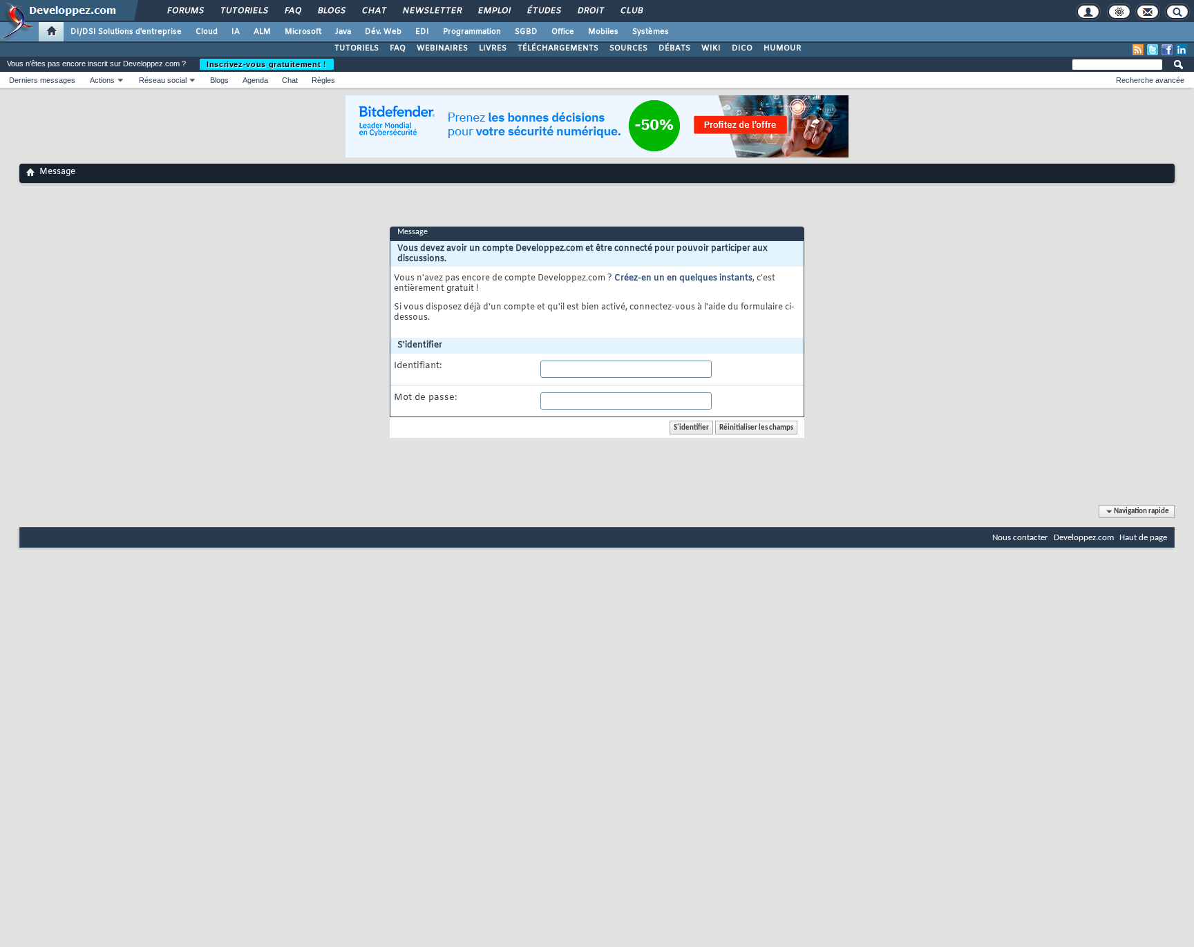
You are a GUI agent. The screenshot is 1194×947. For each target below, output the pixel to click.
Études (543, 11)
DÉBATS (674, 48)
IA (235, 32)
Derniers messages (42, 80)
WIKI (711, 48)
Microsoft (303, 32)
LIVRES (492, 48)
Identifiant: (418, 366)
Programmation (472, 32)
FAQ (292, 11)
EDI (422, 32)
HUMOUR (783, 48)
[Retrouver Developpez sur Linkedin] (1181, 49)
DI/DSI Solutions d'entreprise (126, 32)
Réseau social (163, 80)
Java (343, 32)
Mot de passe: (425, 397)
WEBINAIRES (442, 48)
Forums (185, 11)
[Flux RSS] (1138, 49)
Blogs (331, 11)
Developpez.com (1084, 537)
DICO (742, 48)
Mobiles (603, 32)
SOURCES (628, 48)
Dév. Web (383, 32)
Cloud (207, 32)
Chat (373, 11)
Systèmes (650, 32)
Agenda (255, 80)
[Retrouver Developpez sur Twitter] (1152, 49)
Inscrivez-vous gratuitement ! (267, 64)
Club (630, 11)
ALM (262, 32)
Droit (590, 11)
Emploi (493, 11)
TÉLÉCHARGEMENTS (558, 48)
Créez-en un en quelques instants (683, 278)
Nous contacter (1020, 537)
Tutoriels (243, 11)
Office (562, 32)
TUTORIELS (356, 48)
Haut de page (1143, 537)
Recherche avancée (1150, 80)
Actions (102, 80)
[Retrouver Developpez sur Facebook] (1167, 49)
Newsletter (431, 11)
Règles (323, 80)
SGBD (526, 32)
